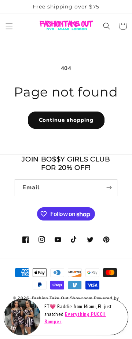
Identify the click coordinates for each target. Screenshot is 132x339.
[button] (9, 26)
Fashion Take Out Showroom (62, 298)
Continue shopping (66, 120)
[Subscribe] (109, 187)
